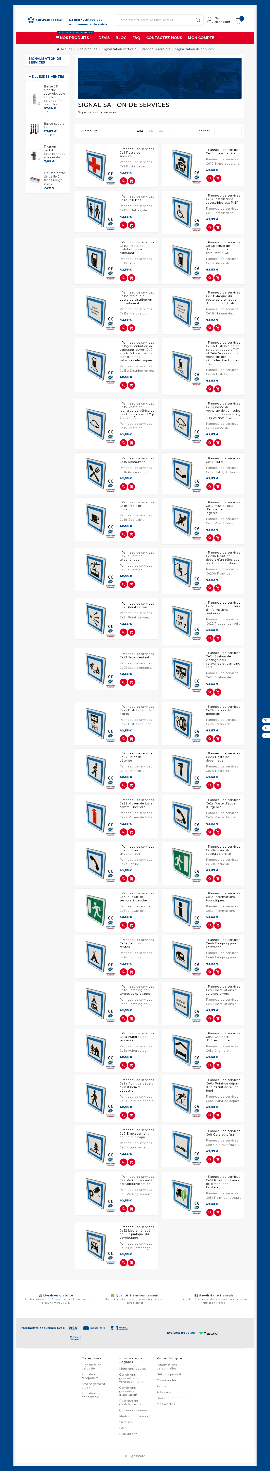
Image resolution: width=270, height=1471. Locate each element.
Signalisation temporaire (91, 1376)
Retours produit (169, 1374)
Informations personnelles (167, 1366)
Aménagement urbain (93, 1385)
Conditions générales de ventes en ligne (131, 1378)
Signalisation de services (44, 60)
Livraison (126, 1422)
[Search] (198, 20)
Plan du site (128, 1434)
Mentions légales (132, 1368)
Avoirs (161, 1386)
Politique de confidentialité (130, 1402)
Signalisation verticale (91, 1366)
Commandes (167, 1380)
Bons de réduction (171, 1398)
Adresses (164, 1392)
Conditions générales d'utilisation (128, 1391)
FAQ (122, 1428)
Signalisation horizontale (91, 1395)
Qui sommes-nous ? (134, 1410)
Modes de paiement (135, 1416)
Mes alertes (166, 1404)
